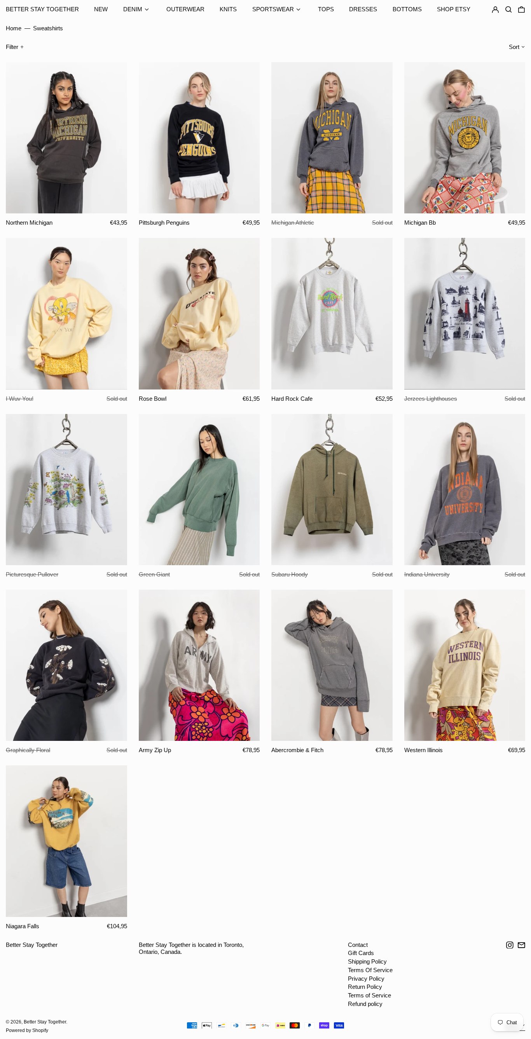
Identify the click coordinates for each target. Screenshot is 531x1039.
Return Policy (365, 986)
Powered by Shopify (27, 1030)
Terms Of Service (370, 970)
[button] (521, 9)
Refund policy (365, 1004)
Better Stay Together (42, 9)
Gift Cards (361, 953)
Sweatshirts (48, 28)
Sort (514, 47)
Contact (358, 944)
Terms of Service (369, 995)
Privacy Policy (366, 978)
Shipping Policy (367, 961)
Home (13, 28)
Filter (12, 47)
